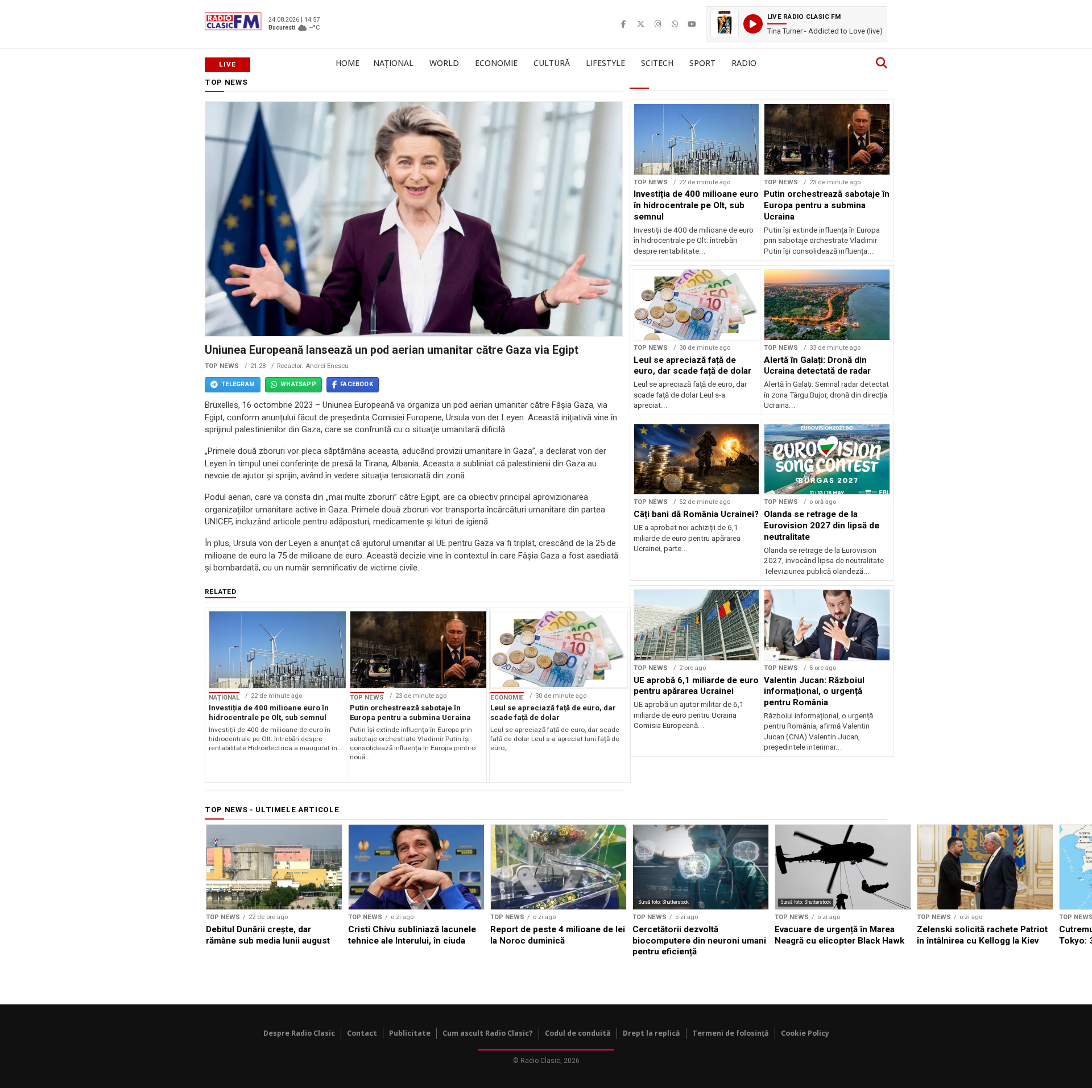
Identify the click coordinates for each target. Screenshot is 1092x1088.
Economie (496, 62)
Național (393, 62)
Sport (702, 62)
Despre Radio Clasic (299, 1033)
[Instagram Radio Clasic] (657, 24)
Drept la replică (651, 1033)
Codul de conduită (578, 1033)
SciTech (657, 62)
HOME (347, 62)
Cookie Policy (805, 1033)
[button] (796, 24)
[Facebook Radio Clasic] (623, 24)
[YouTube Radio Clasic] (691, 24)
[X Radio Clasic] (640, 24)
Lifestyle (605, 62)
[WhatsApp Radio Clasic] (674, 24)
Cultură (551, 62)
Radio (743, 62)
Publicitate (410, 1033)
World (444, 62)
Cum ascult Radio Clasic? (487, 1033)
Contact (362, 1033)
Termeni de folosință (730, 1033)
